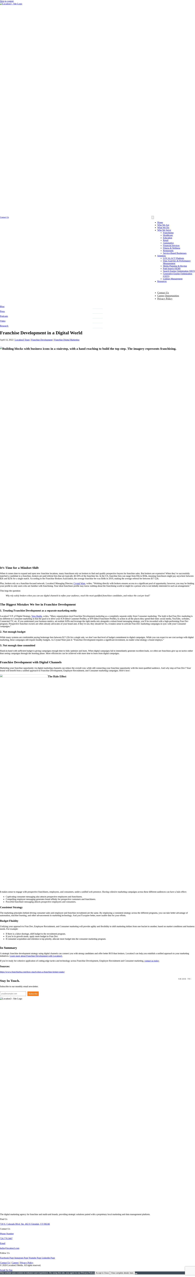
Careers (15, 1262)
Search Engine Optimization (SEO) (179, 271)
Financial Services (171, 245)
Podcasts (4, 316)
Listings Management (172, 279)
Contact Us (163, 292)
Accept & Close (102, 1273)
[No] (136, 1273)
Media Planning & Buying (175, 266)
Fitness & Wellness (171, 248)
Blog (2, 306)
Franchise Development (42, 340)
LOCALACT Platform (173, 258)
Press (2, 311)
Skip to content (7, 1)
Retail (165, 240)
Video (2, 321)
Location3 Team (22, 340)
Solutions (161, 256)
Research (4, 326)
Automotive (168, 243)
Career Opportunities (168, 295)
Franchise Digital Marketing (66, 340)
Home (160, 222)
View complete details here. (122, 1273)
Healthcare (168, 235)
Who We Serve (164, 230)
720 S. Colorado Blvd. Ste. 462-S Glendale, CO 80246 (25, 1224)
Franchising (168, 232)
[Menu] (153, 217)
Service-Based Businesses (174, 253)
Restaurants (168, 250)
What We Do (163, 227)
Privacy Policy (164, 298)
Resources (162, 281)
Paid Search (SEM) (171, 268)
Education (167, 238)
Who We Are (163, 225)
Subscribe (33, 994)
